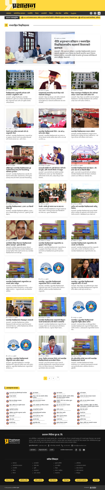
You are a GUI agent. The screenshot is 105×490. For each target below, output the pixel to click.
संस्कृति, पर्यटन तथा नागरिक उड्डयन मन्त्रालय (64, 401)
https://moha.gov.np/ (36, 394)
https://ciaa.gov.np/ (12, 413)
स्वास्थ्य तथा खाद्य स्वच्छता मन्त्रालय (88, 396)
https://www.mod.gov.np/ (60, 394)
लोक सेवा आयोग (84, 409)
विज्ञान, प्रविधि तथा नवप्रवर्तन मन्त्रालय (88, 422)
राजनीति (30, 13)
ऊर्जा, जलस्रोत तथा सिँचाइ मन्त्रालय (41, 405)
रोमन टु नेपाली (9, 480)
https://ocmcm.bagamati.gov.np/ (39, 420)
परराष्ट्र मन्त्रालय (12, 396)
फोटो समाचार (79, 470)
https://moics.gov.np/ (13, 406)
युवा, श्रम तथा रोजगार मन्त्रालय (63, 405)
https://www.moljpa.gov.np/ (38, 398)
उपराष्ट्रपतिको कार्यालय (38, 409)
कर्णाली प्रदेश (12, 422)
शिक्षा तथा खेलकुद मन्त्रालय (15, 400)
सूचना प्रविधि (57, 463)
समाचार (8, 13)
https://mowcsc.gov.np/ (84, 407)
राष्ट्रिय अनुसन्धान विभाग (61, 416)
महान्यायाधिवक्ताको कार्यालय (39, 413)
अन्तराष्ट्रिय (56, 466)
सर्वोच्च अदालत (59, 409)
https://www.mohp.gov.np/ (84, 397)
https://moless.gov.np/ (60, 406)
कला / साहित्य (57, 470)
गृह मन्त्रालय (35, 393)
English (73, 13)
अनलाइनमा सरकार (80, 466)
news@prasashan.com (80, 446)
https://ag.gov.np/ (36, 413)
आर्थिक (66, 13)
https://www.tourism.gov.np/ (61, 403)
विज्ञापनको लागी (42, 450)
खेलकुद (77, 473)
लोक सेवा (58, 13)
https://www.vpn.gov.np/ (37, 410)
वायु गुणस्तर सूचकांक (81, 480)
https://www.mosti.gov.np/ (84, 423)
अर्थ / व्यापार (36, 473)
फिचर (37, 13)
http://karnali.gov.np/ (13, 423)
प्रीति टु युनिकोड (38, 480)
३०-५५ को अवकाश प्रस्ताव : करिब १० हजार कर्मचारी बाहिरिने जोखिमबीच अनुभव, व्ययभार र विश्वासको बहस (33, 17)
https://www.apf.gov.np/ (37, 417)
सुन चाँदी (96, 480)
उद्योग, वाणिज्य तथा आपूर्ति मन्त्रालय (17, 405)
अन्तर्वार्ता (44, 13)
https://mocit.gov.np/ (36, 401)
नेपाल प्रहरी (11, 416)
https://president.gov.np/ (13, 410)
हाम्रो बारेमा (33, 450)
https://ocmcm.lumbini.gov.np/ (85, 420)
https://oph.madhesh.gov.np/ (14, 420)
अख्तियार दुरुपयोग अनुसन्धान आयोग (17, 413)
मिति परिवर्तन (53, 480)
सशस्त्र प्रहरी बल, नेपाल (38, 416)
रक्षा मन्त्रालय (59, 393)
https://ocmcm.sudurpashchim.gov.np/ (40, 423)
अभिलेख (78, 463)
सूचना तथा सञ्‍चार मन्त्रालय (39, 400)
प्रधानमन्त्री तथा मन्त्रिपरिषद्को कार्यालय (18, 393)
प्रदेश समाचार (79, 468)
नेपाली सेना (82, 413)
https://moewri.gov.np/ (37, 406)
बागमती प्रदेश (36, 419)
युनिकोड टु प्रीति (23, 480)
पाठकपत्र (56, 473)
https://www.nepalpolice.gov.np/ (15, 417)
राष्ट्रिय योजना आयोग (61, 413)
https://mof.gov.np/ (83, 394)
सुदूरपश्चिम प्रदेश (36, 422)
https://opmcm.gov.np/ (13, 394)
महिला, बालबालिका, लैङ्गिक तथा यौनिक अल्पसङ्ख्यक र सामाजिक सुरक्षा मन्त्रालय (89, 405)
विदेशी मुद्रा (66, 480)
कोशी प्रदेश (82, 416)
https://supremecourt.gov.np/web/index (63, 410)
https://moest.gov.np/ (13, 401)
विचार (51, 13)
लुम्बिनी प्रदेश (83, 419)
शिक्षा (55, 468)
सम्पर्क (51, 450)
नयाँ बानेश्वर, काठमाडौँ (55, 446)
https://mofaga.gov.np (60, 398)
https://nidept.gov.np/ (60, 417)
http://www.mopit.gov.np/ (60, 423)
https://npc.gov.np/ (59, 413)
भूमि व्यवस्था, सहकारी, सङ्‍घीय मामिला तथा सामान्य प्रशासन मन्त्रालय (65, 397)
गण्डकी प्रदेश (59, 419)
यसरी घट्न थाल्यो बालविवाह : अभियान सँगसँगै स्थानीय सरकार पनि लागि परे (83, 17)
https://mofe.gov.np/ (83, 401)
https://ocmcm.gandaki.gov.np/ (62, 420)
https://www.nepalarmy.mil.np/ (85, 413)
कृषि (34, 468)
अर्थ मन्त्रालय (83, 393)
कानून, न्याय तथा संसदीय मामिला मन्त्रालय (40, 397)
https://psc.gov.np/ (83, 410)
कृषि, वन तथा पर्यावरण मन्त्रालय (87, 400)
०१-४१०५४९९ (67, 446)
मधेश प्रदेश (11, 419)
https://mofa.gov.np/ (13, 397)
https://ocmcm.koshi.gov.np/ (85, 417)
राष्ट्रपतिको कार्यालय (13, 409)
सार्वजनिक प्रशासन (19, 13)
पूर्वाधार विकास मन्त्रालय (61, 422)
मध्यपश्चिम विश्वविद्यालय (17, 25)
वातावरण (35, 470)
